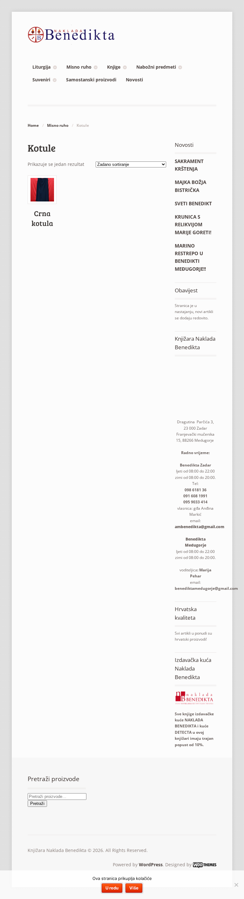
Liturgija (41, 67)
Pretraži (37, 803)
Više (134, 887)
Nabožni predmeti (156, 67)
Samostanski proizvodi (91, 80)
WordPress (151, 865)
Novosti (134, 80)
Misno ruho (79, 67)
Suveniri (41, 80)
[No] (236, 885)
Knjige (113, 67)
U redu (112, 887)
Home (33, 125)
